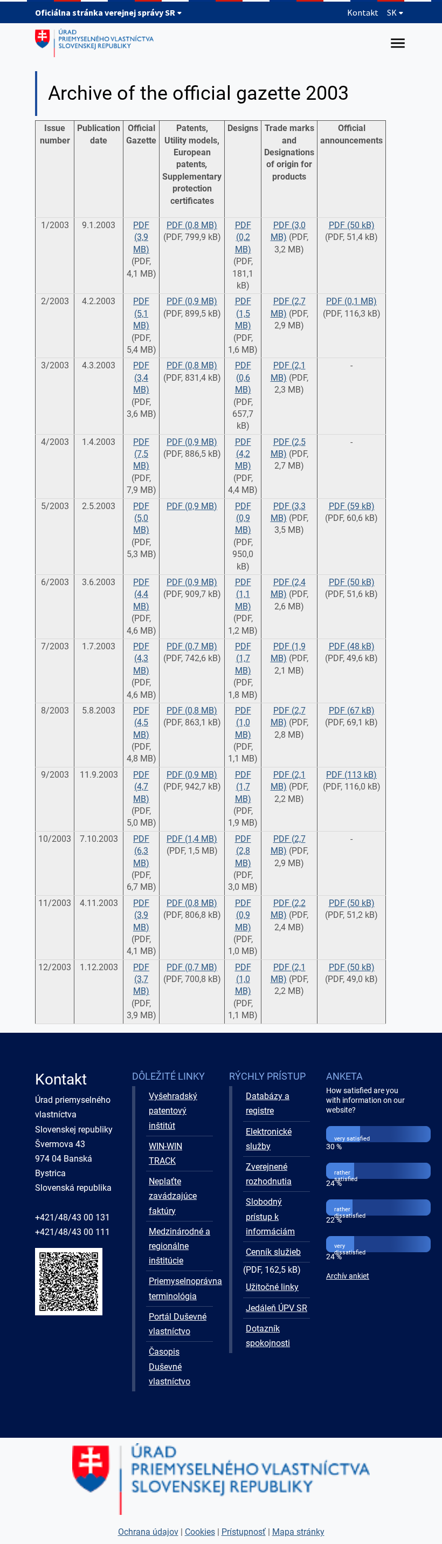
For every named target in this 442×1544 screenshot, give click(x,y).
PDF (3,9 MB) (141, 237)
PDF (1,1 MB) (243, 594)
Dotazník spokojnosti (268, 1335)
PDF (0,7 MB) (192, 646)
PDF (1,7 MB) (243, 658)
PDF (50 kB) (352, 225)
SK (392, 12)
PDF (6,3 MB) (141, 851)
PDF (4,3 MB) (141, 658)
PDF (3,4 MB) (141, 377)
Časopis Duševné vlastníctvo (169, 1366)
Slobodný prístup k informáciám (270, 1216)
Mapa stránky (298, 1532)
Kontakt (362, 12)
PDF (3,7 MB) (141, 979)
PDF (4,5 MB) (141, 722)
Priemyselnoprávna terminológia (181, 1288)
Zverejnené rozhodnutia (269, 1174)
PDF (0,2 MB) (243, 237)
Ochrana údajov (148, 1532)
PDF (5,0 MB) (141, 518)
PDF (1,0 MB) (243, 722)
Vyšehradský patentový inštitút (173, 1110)
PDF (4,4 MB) (141, 594)
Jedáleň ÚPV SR (276, 1308)
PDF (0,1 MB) (351, 301)
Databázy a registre (267, 1103)
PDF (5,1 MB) (141, 313)
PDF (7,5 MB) (141, 454)
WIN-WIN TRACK (165, 1153)
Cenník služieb (273, 1252)
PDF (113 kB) (351, 775)
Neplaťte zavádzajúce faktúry (173, 1196)
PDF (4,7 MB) (141, 787)
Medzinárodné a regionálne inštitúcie (179, 1246)
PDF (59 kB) (352, 506)
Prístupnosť (244, 1532)
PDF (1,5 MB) (243, 313)
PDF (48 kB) (352, 646)
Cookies (200, 1532)
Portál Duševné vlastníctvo (177, 1324)
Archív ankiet (347, 1276)
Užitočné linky (272, 1287)
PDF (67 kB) (352, 710)
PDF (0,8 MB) (192, 225)
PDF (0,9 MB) (192, 301)
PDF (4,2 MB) (243, 454)
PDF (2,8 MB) (243, 851)
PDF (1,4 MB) (192, 839)
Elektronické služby (269, 1139)
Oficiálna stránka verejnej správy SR (106, 12)
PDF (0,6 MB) (243, 377)
